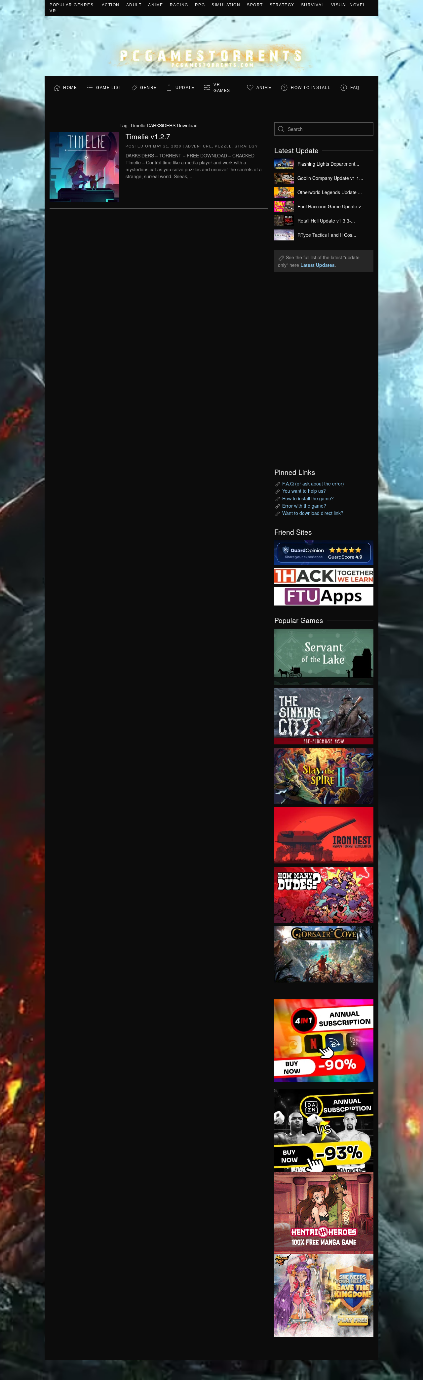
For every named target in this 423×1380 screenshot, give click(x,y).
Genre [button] (148, 87)
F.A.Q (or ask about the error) (313, 483)
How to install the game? (308, 498)
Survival (313, 5)
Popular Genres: (72, 5)
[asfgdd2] (323, 1212)
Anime (155, 5)
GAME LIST (109, 87)
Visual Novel (348, 5)
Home (70, 87)
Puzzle (223, 146)
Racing (179, 5)
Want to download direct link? (312, 513)
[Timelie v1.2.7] (84, 166)
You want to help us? (304, 490)
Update (184, 87)
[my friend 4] (323, 595)
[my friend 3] (323, 575)
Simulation (226, 5)
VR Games (221, 87)
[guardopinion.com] (323, 551)
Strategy (282, 5)
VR (53, 11)
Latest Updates (317, 265)
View (324, 655)
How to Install (310, 87)
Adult (134, 5)
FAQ (355, 87)
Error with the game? (304, 505)
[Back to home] (211, 46)
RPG (200, 5)
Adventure (198, 146)
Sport (255, 5)
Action (111, 5)
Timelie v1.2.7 (148, 136)
